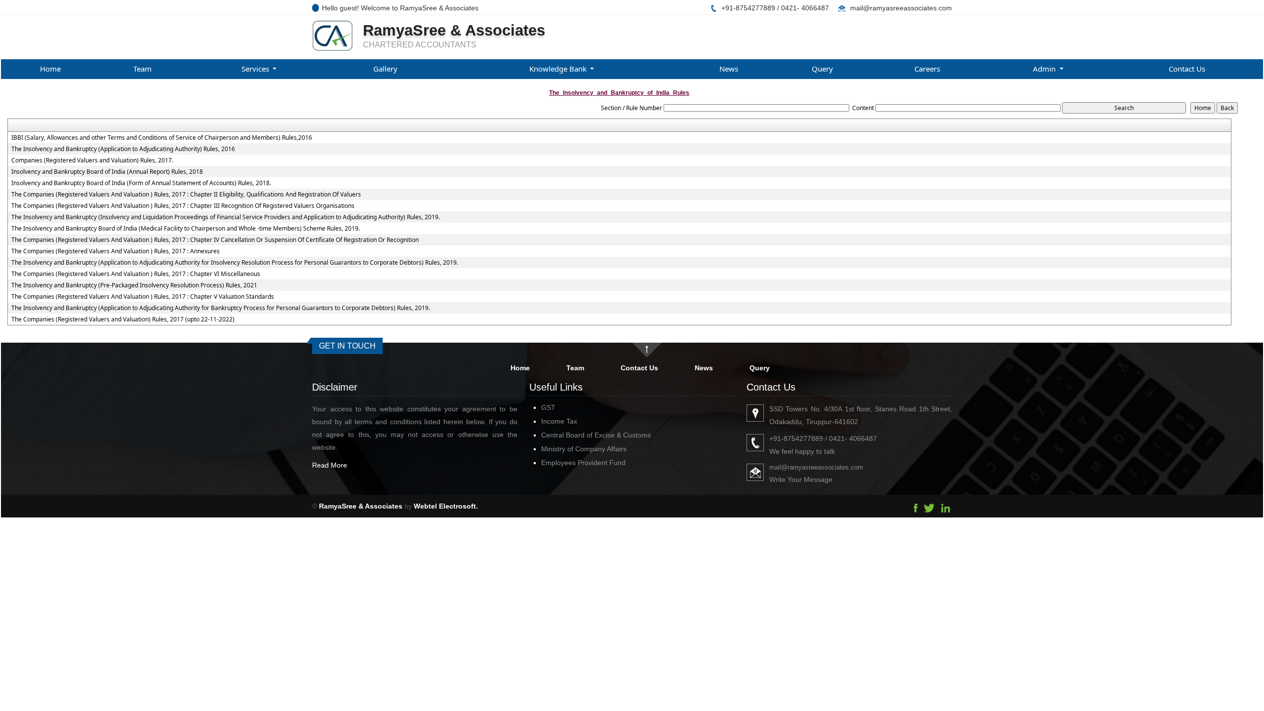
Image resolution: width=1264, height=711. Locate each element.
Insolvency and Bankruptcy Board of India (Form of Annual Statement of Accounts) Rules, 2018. (141, 183)
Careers (927, 69)
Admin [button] (1045, 69)
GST (548, 407)
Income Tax (559, 421)
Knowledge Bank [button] (559, 69)
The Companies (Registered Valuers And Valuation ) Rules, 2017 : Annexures (115, 251)
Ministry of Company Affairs (584, 449)
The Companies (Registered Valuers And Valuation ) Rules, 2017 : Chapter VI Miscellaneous (135, 274)
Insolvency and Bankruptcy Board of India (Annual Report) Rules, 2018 (107, 172)
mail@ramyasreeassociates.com (901, 8)
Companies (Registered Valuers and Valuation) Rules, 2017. (92, 160)
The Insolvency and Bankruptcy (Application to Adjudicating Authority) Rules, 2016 (123, 149)
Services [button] (256, 69)
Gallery (385, 69)
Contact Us (1187, 69)
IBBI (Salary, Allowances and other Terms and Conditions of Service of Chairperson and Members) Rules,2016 (161, 138)
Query (822, 69)
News (728, 69)
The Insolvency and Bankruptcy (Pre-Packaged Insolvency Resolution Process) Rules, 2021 (134, 285)
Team (142, 69)
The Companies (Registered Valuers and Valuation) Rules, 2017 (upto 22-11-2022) (123, 319)
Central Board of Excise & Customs (596, 435)
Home (50, 69)
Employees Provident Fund (583, 463)
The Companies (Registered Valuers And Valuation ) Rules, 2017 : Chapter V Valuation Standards (142, 297)
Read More (329, 465)
